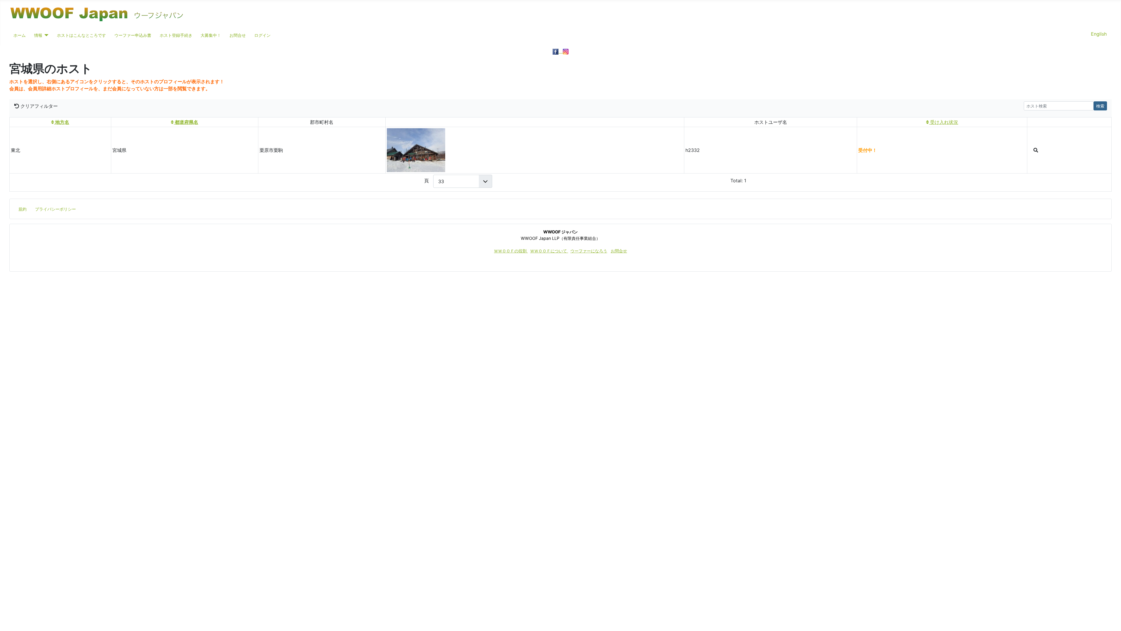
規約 (22, 209)
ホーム (19, 35)
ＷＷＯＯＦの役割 (511, 250)
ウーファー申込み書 (132, 35)
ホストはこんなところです (81, 35)
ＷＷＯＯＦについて (549, 250)
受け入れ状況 (943, 122)
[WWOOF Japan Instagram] (566, 51)
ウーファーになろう (588, 250)
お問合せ (237, 35)
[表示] (1035, 150)
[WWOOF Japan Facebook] (558, 51)
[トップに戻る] (1110, 620)
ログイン (262, 35)
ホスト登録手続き (176, 35)
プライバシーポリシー (55, 209)
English (1099, 34)
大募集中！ (211, 35)
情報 (38, 35)
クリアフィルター (38, 106)
